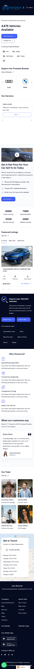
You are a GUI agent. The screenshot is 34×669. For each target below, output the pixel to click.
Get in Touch (22, 603)
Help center (22, 606)
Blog (2, 606)
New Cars (12, 241)
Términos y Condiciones (9, 665)
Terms (3, 616)
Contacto (4, 620)
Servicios (4, 610)
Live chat (21, 610)
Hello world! (7, 104)
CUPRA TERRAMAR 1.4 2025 (13, 269)
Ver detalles (25, 283)
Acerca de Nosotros (7, 603)
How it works (22, 613)
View (15, 115)
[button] (4, 665)
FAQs (3, 613)
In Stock (4, 241)
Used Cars (20, 241)
